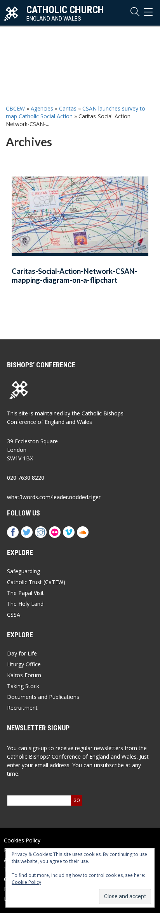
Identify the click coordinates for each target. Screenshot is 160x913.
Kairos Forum (24, 675)
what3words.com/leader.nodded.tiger (54, 497)
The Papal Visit (25, 593)
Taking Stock (23, 686)
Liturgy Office (24, 664)
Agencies (42, 108)
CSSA (13, 614)
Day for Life (22, 653)
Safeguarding (23, 571)
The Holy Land (25, 603)
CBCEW (15, 108)
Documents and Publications (43, 696)
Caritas (68, 108)
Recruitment (22, 707)
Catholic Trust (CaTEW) (36, 582)
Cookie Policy (26, 882)
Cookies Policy (22, 840)
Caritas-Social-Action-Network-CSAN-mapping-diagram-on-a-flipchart (74, 275)
